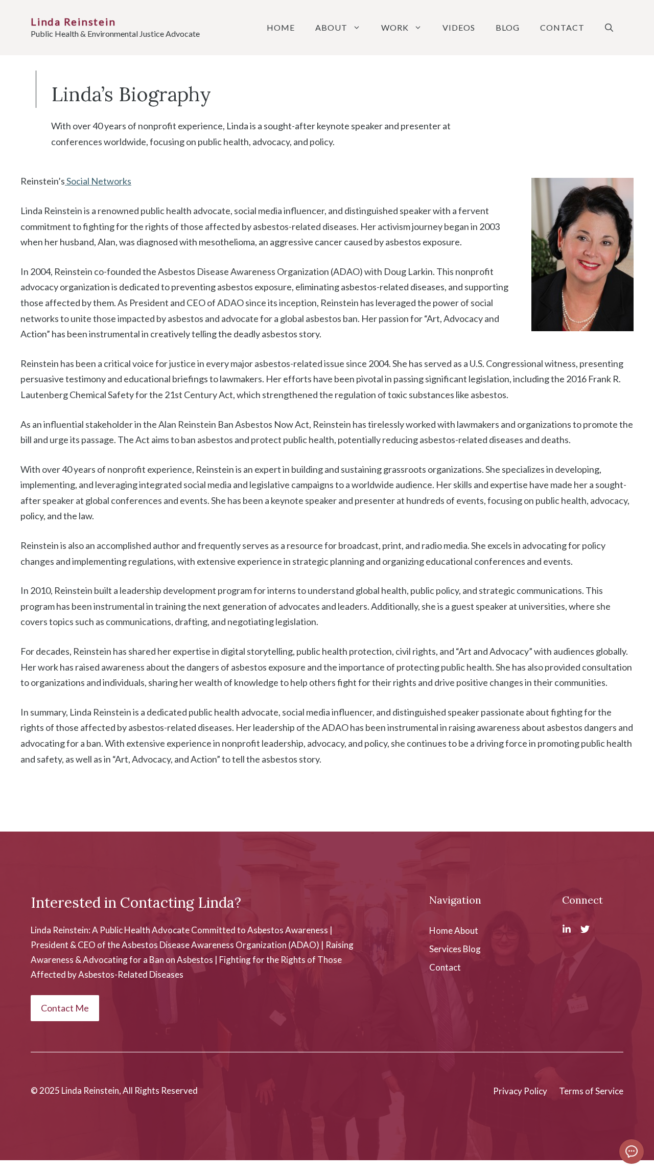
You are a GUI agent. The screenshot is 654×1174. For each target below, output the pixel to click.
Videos (458, 27)
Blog (508, 27)
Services (445, 948)
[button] (609, 27)
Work (395, 27)
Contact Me (65, 1008)
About (331, 27)
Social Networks (98, 181)
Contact (562, 27)
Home (281, 27)
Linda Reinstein (73, 21)
